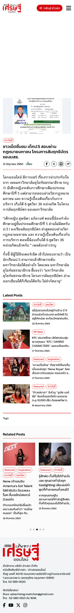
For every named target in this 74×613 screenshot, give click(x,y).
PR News (38, 332)
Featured (39, 359)
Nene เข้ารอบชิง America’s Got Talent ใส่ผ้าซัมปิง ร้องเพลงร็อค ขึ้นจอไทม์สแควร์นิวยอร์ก (17, 490)
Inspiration (54, 359)
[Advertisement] (37, 56)
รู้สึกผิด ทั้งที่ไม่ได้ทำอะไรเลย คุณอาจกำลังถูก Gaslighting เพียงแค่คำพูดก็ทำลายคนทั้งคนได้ (54, 483)
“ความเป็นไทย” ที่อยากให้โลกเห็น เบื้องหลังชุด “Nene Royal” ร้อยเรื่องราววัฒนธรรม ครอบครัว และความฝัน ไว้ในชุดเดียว (51, 371)
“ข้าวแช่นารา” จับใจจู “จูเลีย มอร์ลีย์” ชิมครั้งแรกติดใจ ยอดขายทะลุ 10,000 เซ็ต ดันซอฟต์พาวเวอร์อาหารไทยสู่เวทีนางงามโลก (50, 398)
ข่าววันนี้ (8, 140)
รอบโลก (49, 304)
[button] (30, 529)
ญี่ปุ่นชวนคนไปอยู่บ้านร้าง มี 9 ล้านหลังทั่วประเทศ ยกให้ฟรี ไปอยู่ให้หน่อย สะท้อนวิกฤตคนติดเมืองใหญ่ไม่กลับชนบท (50, 316)
